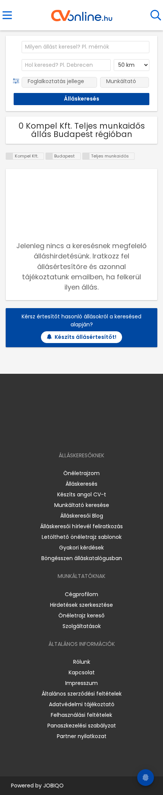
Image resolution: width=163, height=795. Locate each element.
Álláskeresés (81, 484)
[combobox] (85, 47)
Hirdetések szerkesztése (81, 605)
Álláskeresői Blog (81, 516)
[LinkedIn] (89, 433)
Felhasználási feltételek (81, 715)
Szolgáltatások (82, 626)
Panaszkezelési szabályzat (81, 725)
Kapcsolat (82, 672)
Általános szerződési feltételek (82, 693)
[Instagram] (76, 433)
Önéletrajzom (81, 473)
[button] (18, 81)
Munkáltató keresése (81, 505)
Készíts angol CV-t (81, 494)
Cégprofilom (81, 594)
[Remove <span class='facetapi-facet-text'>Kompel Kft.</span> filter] (9, 156)
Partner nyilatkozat (82, 736)
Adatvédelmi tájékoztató (81, 704)
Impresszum (81, 683)
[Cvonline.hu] (81, 13)
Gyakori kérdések (81, 547)
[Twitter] (100, 433)
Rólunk (81, 662)
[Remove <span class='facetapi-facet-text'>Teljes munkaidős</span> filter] (86, 156)
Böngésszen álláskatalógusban (81, 558)
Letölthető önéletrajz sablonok (82, 537)
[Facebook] (64, 433)
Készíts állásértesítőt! (85, 337)
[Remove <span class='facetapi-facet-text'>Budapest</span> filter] (49, 156)
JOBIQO (53, 785)
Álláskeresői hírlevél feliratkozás (81, 526)
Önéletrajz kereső (81, 615)
